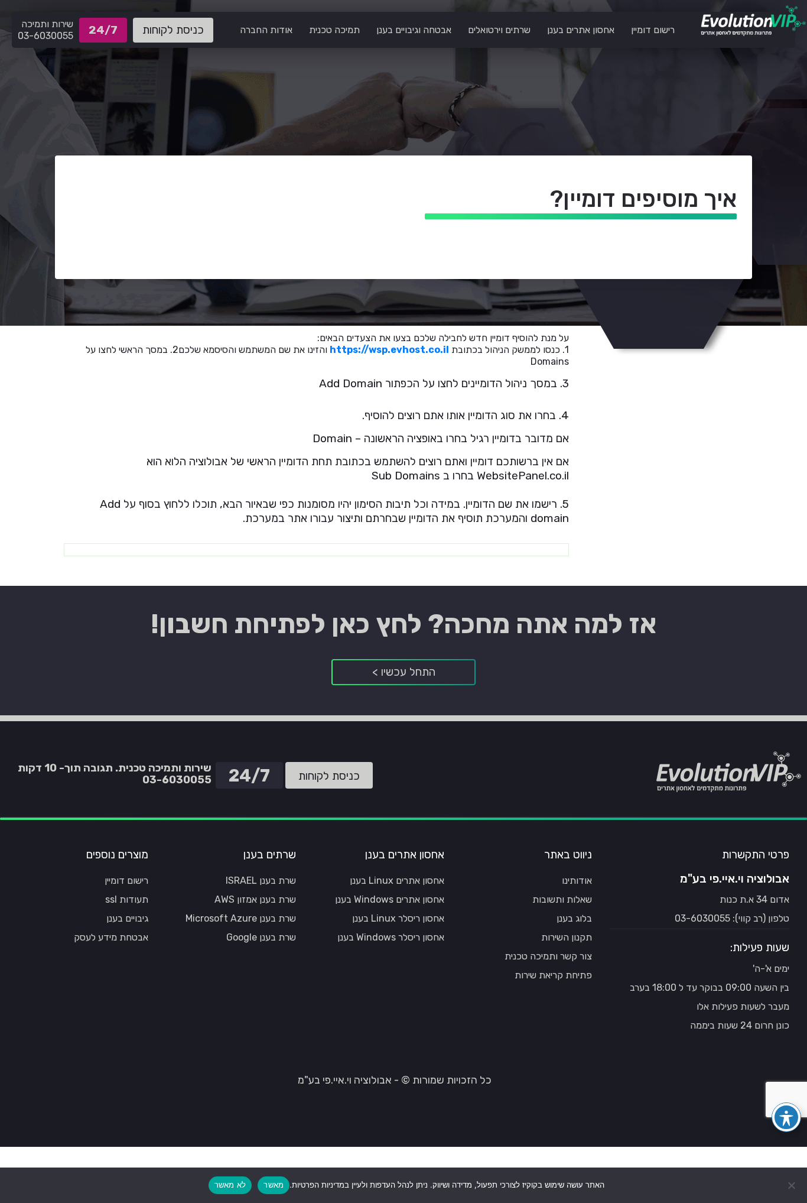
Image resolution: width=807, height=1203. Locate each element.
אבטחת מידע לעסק (111, 937)
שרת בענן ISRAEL (261, 880)
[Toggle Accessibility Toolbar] (786, 1117)
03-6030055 (45, 35)
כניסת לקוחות (173, 30)
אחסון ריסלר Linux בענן (398, 918)
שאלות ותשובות (562, 899)
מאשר (273, 1184)
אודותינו (577, 880)
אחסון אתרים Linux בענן (397, 880)
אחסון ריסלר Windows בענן (390, 937)
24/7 (106, 33)
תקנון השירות (566, 937)
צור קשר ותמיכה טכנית (548, 956)
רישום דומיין (126, 880)
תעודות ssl (126, 899)
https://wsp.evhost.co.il (389, 349)
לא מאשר (230, 1184)
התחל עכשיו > (403, 672)
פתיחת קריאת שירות (553, 975)
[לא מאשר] (792, 1185)
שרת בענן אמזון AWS (255, 899)
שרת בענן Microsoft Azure (241, 918)
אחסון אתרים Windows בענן (389, 899)
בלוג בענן (574, 918)
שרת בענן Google (261, 937)
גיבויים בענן (127, 918)
